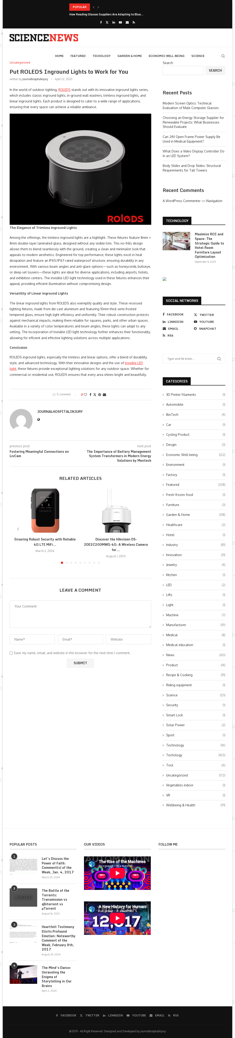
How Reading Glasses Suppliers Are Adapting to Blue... (106, 14)
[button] (93, 7)
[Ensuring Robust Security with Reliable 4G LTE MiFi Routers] (45, 511)
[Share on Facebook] (90, 395)
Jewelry (195, 565)
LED (195, 585)
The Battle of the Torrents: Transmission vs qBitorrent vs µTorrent (55, 899)
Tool (195, 765)
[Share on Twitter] (94, 395)
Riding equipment (195, 685)
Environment (195, 465)
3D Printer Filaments (195, 395)
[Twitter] (107, 22)
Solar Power (195, 725)
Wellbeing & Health (195, 805)
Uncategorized (195, 775)
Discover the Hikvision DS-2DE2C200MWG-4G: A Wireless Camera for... (116, 544)
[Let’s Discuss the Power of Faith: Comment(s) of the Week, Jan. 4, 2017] (23, 865)
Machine (195, 615)
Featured (78, 56)
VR (195, 795)
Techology (101, 56)
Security (195, 705)
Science (197, 56)
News (195, 655)
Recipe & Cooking (195, 675)
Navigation (214, 201)
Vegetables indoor (195, 785)
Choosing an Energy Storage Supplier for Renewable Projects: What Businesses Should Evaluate (193, 122)
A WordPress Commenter (182, 201)
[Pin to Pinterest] (99, 395)
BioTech (195, 414)
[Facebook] (101, 22)
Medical (195, 635)
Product (195, 665)
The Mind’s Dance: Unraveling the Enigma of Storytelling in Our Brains (57, 976)
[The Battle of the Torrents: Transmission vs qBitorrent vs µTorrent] (23, 897)
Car (195, 425)
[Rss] (134, 22)
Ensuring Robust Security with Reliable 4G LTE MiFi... (45, 542)
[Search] (223, 56)
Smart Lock (195, 715)
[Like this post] (85, 395)
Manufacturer (195, 625)
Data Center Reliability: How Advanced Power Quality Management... (116, 7)
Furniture (195, 505)
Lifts (195, 595)
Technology (195, 745)
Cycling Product (195, 434)
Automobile (195, 404)
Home (59, 56)
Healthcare (195, 525)
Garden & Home (130, 56)
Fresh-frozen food (195, 495)
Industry (195, 545)
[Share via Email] (104, 395)
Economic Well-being (167, 56)
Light (195, 605)
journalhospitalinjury (35, 79)
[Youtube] (120, 22)
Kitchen (195, 575)
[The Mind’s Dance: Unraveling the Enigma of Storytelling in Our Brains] (23, 974)
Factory (195, 475)
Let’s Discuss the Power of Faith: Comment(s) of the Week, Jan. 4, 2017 (58, 865)
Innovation (195, 555)
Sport (195, 735)
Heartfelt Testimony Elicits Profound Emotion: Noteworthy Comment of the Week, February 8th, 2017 (59, 938)
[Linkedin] (113, 22)
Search (168, 63)
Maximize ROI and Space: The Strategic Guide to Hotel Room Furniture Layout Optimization (209, 245)
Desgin (195, 445)
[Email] (127, 22)
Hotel (195, 535)
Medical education (195, 645)
